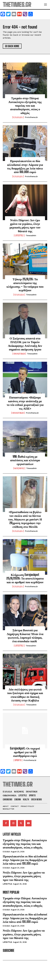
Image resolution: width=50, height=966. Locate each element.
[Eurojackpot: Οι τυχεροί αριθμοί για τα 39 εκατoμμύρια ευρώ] (25, 730)
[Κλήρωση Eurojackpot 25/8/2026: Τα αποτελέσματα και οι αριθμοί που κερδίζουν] (25, 557)
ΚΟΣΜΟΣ (19, 468)
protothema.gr (31, 117)
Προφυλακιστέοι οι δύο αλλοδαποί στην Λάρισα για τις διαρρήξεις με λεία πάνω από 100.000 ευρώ (25, 166)
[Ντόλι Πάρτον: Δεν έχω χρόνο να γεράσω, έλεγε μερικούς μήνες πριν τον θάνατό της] (25, 202)
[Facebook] (6, 823)
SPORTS (18, 760)
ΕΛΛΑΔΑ (18, 117)
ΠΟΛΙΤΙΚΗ (19, 354)
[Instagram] (13, 823)
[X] (21, 823)
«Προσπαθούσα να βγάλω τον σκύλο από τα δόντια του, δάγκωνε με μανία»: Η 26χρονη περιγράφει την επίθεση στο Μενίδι (25, 519)
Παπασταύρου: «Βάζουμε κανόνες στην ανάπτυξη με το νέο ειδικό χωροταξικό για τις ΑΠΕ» (25, 402)
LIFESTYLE (19, 235)
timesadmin (31, 235)
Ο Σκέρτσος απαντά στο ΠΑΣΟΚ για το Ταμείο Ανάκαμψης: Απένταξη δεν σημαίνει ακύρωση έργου (25, 343)
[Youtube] (28, 823)
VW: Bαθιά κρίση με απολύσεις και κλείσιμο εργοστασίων (25, 460)
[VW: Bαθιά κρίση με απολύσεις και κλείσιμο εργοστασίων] (25, 439)
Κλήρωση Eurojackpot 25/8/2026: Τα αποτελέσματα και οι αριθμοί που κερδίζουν (25, 578)
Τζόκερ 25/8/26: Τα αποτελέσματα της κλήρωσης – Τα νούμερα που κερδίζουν (25, 284)
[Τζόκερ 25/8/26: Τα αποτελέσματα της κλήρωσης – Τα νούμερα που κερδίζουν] (25, 261)
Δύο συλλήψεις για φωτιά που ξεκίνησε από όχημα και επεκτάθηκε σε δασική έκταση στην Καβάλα (25, 694)
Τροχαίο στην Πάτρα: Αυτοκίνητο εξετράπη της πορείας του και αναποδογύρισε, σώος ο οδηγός (25, 105)
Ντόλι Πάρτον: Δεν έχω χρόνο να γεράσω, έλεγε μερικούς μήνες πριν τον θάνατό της (25, 225)
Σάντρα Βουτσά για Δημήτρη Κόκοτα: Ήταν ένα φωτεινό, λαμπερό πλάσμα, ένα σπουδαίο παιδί (25, 635)
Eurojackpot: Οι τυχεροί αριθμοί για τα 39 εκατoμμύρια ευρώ (25, 752)
